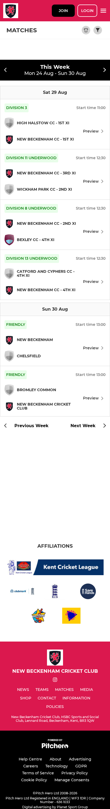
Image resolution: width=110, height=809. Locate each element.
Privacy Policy (74, 773)
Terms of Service (38, 773)
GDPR (81, 766)
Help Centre (30, 759)
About (55, 759)
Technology (56, 766)
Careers (30, 766)
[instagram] (55, 680)
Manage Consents (71, 780)
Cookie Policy (34, 780)
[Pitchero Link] (55, 747)
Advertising (80, 759)
